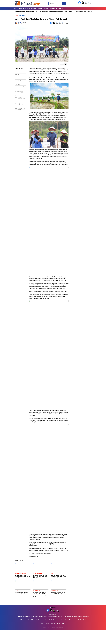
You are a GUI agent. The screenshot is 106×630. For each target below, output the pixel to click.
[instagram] (86, 3)
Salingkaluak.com (62, 616)
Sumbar (20, 8)
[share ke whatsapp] (57, 23)
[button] (61, 64)
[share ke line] (63, 23)
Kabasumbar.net (23, 619)
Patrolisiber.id (83, 619)
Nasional (46, 8)
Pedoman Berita (45, 623)
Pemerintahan (53, 8)
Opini (59, 8)
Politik (63, 8)
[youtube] (89, 3)
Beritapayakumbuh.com (80, 618)
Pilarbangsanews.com (52, 616)
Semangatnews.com (35, 618)
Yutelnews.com (86, 616)
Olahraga (25, 8)
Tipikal (19, 22)
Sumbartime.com (26, 616)
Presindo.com (43, 618)
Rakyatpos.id (57, 618)
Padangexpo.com (78, 616)
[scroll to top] (101, 627)
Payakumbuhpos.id (40, 619)
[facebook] (79, 3)
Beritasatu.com (50, 618)
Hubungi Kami (60, 623)
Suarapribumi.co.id (43, 616)
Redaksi (53, 623)
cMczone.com (19, 618)
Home (15, 8)
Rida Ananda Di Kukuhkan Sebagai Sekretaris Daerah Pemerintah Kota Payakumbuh (81, 11)
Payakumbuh (22, 15)
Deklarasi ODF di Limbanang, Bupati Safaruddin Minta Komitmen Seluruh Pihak (45, 11)
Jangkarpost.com (57, 619)
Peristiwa (40, 8)
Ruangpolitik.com (34, 616)
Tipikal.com (19, 616)
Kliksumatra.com (26, 618)
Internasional (32, 8)
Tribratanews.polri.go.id (74, 619)
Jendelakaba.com (32, 619)
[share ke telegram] (60, 23)
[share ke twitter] (54, 23)
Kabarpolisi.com (65, 619)
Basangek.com (64, 618)
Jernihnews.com (70, 616)
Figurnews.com (71, 618)
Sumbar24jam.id (48, 619)
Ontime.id (88, 618)
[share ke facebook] (51, 23)
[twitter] (83, 3)
